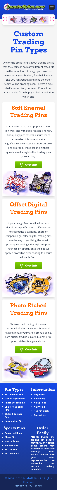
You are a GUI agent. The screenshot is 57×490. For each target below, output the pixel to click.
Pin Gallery (39, 398)
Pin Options (39, 402)
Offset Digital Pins (15, 398)
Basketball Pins (13, 433)
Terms (39, 485)
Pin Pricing (39, 406)
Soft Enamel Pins (14, 394)
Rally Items (39, 394)
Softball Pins (12, 453)
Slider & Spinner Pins (13, 415)
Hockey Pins (11, 445)
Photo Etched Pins (15, 402)
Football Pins (12, 441)
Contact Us (39, 415)
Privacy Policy (23, 485)
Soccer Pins (11, 449)
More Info (31, 164)
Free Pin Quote (41, 410)
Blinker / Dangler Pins (14, 408)
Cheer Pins (10, 437)
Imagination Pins (14, 421)
